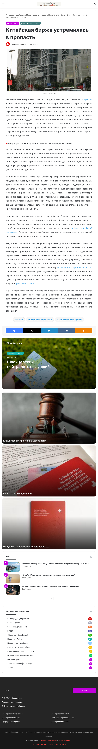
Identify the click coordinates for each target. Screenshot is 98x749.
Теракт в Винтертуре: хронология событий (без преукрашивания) (51, 586)
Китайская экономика (40, 319)
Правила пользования (48, 740)
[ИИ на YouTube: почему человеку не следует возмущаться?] (13, 578)
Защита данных (65, 740)
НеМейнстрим (13, 659)
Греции (88, 99)
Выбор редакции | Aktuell (18, 619)
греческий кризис (24, 283)
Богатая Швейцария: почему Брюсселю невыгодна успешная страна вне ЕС (55, 564)
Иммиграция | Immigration (18, 643)
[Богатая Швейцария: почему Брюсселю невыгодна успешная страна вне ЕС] (13, 567)
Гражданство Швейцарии (13, 702)
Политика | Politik (15, 353)
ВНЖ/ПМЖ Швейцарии (12, 698)
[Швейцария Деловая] (49, 4)
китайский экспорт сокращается (74, 267)
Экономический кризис (70, 319)
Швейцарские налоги (11, 718)
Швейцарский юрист (60, 714)
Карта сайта (61, 744)
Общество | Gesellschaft (17, 635)
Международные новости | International (42, 15)
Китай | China (66, 15)
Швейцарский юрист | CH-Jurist (20, 651)
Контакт (36, 744)
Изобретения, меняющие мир (20, 655)
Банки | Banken (13, 623)
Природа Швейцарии (11, 722)
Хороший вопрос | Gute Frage (19, 664)
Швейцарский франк (59, 722)
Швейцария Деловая (18, 44)
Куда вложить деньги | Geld (19, 647)
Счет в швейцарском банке (63, 718)
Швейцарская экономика (12, 714)
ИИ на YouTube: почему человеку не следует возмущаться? (48, 575)
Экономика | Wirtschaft (17, 627)
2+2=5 (10, 668)
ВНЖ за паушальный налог (13, 706)
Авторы (44, 744)
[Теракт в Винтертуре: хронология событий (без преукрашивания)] (13, 590)
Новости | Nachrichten (30, 23)
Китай (20, 319)
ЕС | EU (10, 631)
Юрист (51, 744)
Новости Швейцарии (16, 15)
